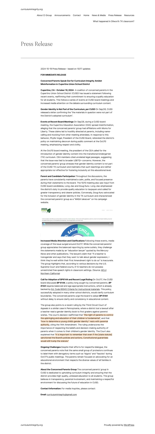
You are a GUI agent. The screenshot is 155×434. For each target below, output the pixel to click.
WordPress (129, 425)
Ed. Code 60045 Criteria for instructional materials (75, 289)
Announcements (62, 15)
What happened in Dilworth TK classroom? (113, 21)
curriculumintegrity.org (32, 9)
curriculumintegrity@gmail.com (62, 394)
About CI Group (44, 15)
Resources (129, 15)
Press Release (115, 15)
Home (86, 15)
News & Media (99, 15)
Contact (77, 15)
